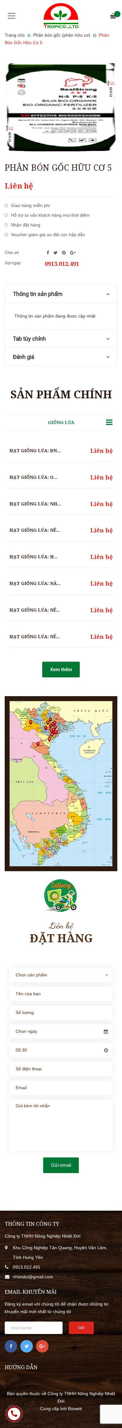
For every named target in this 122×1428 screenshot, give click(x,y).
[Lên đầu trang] (108, 1414)
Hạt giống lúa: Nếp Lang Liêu (48, 530)
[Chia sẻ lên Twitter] (56, 252)
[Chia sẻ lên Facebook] (48, 252)
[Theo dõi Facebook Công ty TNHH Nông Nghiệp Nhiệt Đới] (11, 1346)
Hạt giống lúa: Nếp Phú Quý (45, 610)
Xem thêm (61, 669)
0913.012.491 (62, 263)
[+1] (73, 252)
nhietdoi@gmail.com (33, 1276)
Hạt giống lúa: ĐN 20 (36, 450)
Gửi (81, 1328)
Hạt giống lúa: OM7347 (38, 477)
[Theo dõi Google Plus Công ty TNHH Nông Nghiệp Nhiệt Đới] (42, 1346)
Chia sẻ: (12, 252)
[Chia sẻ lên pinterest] (64, 252)
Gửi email (61, 1165)
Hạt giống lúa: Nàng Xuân (43, 583)
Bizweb (75, 1408)
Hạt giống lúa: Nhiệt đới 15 (45, 504)
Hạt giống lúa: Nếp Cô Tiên (44, 636)
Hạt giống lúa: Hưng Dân (42, 557)
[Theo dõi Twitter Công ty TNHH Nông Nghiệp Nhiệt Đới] (26, 1346)
